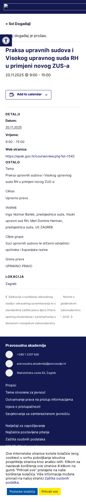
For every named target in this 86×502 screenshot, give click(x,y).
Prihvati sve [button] (50, 491)
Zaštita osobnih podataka (25, 439)
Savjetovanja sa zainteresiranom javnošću (38, 414)
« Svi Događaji (18, 23)
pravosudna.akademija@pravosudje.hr (41, 363)
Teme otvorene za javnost (25, 392)
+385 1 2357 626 (28, 354)
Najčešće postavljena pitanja (27, 432)
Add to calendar (29, 94)
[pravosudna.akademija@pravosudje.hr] (11, 363)
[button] (6, 40)
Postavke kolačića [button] (22, 491)
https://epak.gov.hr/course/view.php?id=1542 (40, 156)
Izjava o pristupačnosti (23, 406)
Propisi (11, 385)
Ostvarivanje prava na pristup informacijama (39, 399)
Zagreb (11, 284)
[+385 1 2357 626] (11, 354)
